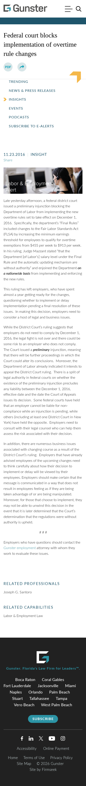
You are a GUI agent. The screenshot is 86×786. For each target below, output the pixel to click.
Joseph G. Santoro (18, 592)
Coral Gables (53, 680)
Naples (16, 692)
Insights (17, 99)
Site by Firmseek (43, 770)
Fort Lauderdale (17, 686)
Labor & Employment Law (23, 616)
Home (13, 758)
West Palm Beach (56, 705)
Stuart (17, 699)
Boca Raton (25, 680)
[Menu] (68, 9)
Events (16, 108)
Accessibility (27, 748)
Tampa (61, 699)
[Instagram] (63, 739)
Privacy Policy (61, 758)
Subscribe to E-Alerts (31, 126)
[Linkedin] (31, 739)
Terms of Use (34, 758)
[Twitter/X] (41, 739)
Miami (70, 686)
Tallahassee (39, 699)
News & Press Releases (32, 90)
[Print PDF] (8, 66)
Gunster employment (20, 548)
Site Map (24, 764)
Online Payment (56, 748)
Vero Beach (24, 705)
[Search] (79, 9)
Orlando (35, 692)
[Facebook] (22, 739)
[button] (21, 66)
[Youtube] (52, 739)
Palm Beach (59, 692)
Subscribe (43, 719)
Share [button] (8, 160)
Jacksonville (48, 686)
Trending (18, 82)
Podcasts (19, 117)
